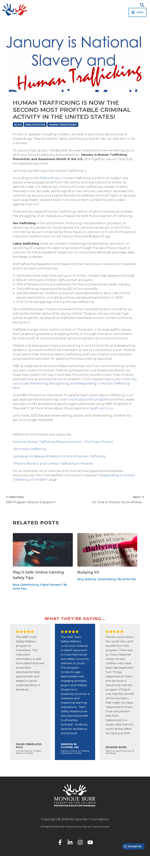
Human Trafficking (63, 124)
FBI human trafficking (29, 449)
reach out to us (101, 408)
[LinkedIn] (70, 842)
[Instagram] (80, 842)
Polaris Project (51, 178)
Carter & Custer (100, 826)
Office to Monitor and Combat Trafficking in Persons (53, 463)
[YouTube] (90, 842)
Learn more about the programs (85, 399)
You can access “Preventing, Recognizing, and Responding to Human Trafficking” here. (75, 383)
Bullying (90, 579)
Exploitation (35, 124)
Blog (18, 124)
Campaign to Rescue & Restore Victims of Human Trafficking (59, 456)
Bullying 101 (88, 572)
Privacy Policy (73, 826)
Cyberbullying (29, 584)
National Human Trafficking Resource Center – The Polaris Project (63, 441)
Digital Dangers (50, 584)
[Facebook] (60, 842)
